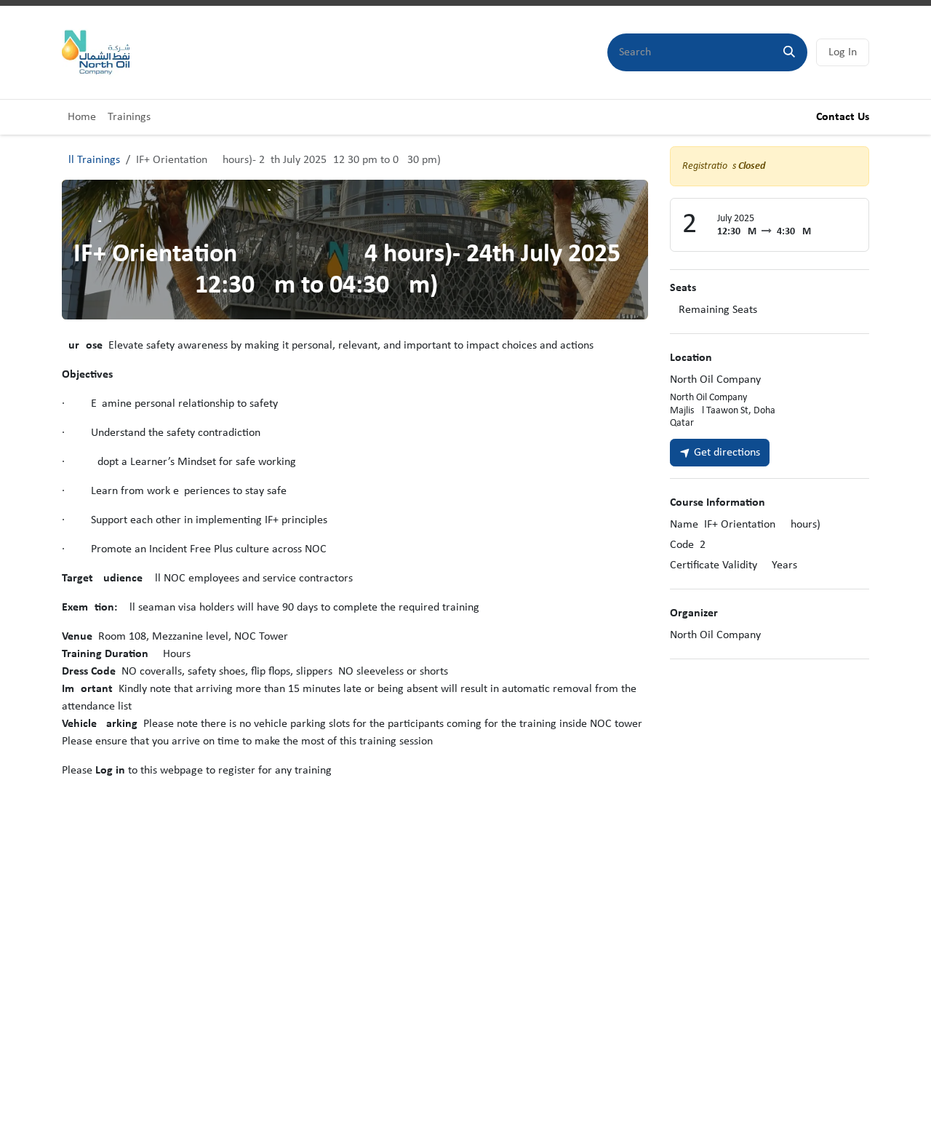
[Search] (789, 52)
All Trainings (91, 160)
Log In (842, 52)
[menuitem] (82, 117)
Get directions (725, 452)
